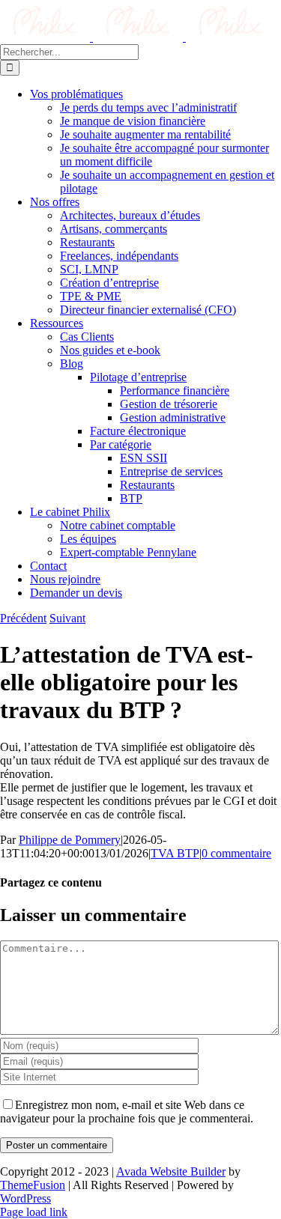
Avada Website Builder (171, 1171)
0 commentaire (236, 853)
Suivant (67, 618)
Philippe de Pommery (70, 839)
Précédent (23, 618)
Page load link (33, 1212)
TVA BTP (175, 853)
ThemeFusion (32, 1185)
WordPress (25, 1198)
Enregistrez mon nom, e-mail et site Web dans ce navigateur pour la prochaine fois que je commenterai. (126, 1111)
